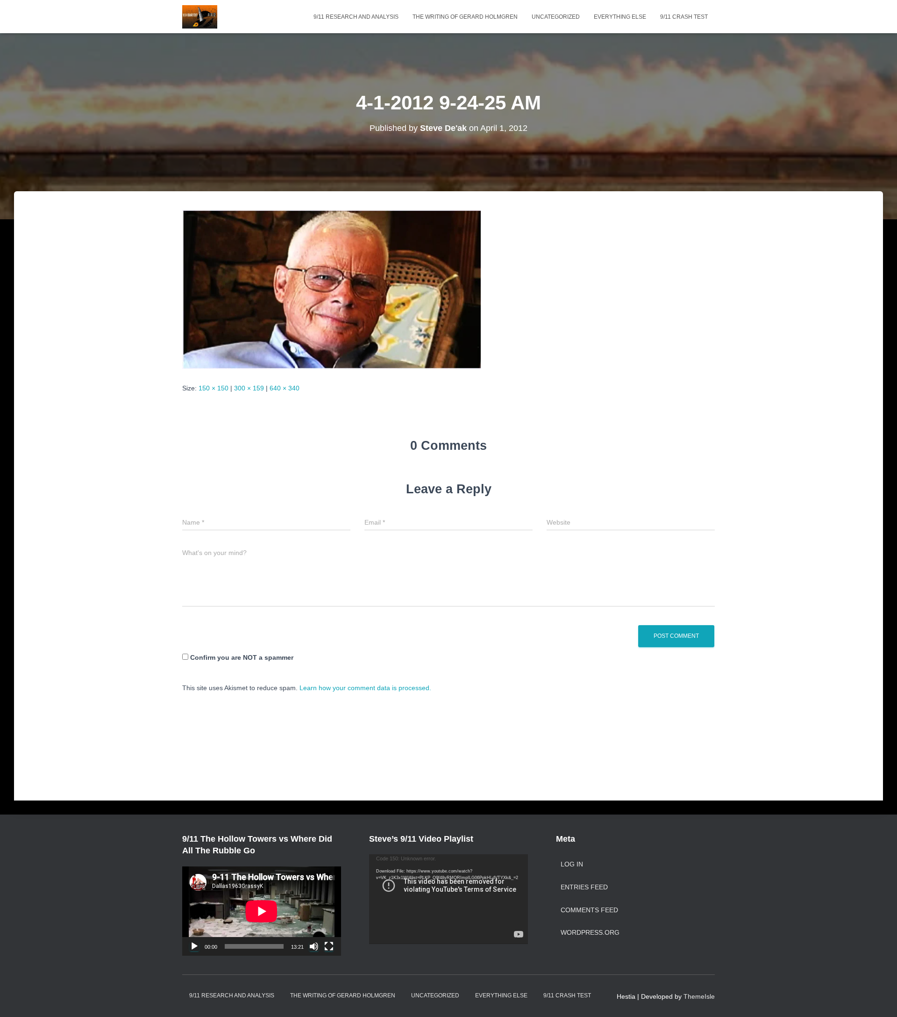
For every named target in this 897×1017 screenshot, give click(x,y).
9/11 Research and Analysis (356, 17)
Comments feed (589, 910)
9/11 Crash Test (684, 17)
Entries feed (584, 887)
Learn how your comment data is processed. (365, 688)
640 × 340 (284, 388)
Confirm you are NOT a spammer (240, 657)
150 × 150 (213, 388)
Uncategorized (556, 17)
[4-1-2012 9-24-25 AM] (331, 289)
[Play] (194, 946)
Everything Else (620, 17)
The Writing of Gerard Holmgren (465, 17)
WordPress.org (590, 932)
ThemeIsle (699, 996)
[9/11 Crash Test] (199, 17)
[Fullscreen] (329, 946)
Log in (572, 864)
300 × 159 (249, 388)
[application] (261, 911)
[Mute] (314, 946)
